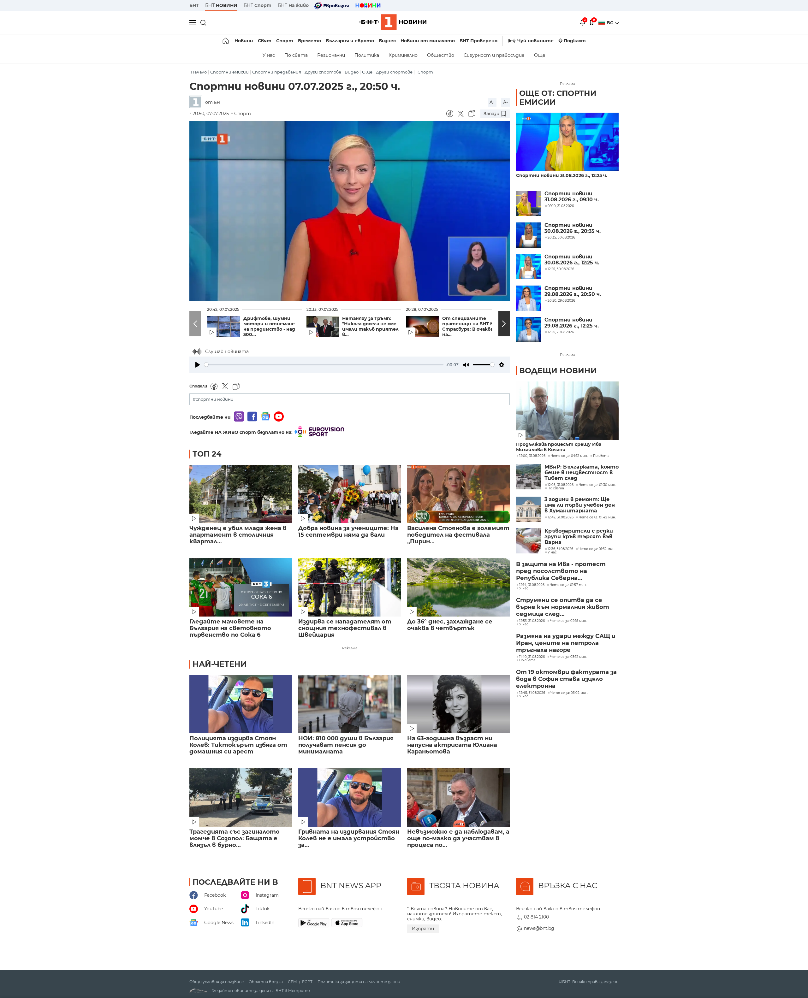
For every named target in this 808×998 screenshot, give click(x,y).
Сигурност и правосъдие (494, 55)
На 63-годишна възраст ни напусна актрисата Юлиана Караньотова (452, 745)
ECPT (307, 982)
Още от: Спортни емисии (558, 98)
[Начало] (226, 40)
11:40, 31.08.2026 (532, 657)
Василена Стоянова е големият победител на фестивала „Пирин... (458, 535)
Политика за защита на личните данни (359, 982)
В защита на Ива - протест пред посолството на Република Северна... (561, 571)
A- (505, 102)
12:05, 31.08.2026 (560, 485)
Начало (199, 72)
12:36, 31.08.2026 (560, 549)
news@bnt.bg (539, 928)
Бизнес (387, 41)
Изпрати (423, 928)
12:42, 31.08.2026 (560, 517)
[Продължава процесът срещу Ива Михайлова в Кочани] (567, 410)
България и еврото (350, 41)
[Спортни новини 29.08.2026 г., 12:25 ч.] (528, 329)
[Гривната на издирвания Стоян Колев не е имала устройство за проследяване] (349, 797)
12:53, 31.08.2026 (532, 621)
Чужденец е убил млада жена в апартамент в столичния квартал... (238, 535)
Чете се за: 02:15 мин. (568, 621)
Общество (440, 55)
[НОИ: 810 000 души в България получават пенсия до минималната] (349, 704)
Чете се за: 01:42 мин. (597, 517)
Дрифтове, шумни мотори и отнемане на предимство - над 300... (269, 326)
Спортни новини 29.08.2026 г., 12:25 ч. (571, 322)
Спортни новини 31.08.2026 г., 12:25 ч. (561, 175)
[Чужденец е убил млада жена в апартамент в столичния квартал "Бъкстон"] (240, 494)
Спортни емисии (229, 72)
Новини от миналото (428, 41)
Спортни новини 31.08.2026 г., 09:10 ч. (571, 196)
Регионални (331, 55)
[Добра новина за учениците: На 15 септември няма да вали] (349, 494)
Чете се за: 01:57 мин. (568, 585)
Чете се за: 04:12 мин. (569, 456)
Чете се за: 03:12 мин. (568, 657)
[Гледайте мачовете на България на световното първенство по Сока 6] (240, 587)
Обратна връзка (266, 982)
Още (539, 55)
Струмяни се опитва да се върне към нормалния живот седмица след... (562, 607)
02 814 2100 (536, 916)
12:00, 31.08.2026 (532, 456)
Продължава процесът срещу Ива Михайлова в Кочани (558, 447)
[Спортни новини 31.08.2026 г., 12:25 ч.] (567, 142)
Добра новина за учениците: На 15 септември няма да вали (348, 531)
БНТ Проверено (478, 41)
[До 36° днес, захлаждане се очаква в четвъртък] (458, 587)
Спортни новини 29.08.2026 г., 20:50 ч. (572, 291)
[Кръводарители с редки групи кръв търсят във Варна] (528, 540)
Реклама (349, 648)
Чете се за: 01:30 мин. (597, 485)
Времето (309, 41)
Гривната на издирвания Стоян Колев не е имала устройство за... (348, 838)
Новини (244, 41)
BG (611, 23)
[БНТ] (197, 102)
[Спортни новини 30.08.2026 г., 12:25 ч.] (528, 266)
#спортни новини (213, 399)
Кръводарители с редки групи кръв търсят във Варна (578, 537)
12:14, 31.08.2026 (531, 585)
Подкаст (575, 41)
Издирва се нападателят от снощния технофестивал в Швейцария (344, 628)
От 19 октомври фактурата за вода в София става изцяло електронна (566, 679)
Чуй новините (535, 41)
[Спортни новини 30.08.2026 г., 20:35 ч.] (528, 235)
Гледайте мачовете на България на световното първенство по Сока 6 (230, 628)
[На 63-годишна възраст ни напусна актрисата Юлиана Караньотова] (458, 704)
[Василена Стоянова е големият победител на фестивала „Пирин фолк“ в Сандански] (458, 494)
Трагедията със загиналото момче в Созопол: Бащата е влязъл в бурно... (234, 838)
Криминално (403, 55)
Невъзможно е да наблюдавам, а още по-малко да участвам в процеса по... (458, 838)
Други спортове (323, 72)
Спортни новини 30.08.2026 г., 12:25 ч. (571, 259)
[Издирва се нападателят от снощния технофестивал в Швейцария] (349, 587)
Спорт (284, 41)
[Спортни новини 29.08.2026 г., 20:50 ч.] (528, 298)
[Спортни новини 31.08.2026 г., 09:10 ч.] (528, 203)
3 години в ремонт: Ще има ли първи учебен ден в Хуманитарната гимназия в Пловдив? (579, 505)
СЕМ (292, 982)
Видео (352, 72)
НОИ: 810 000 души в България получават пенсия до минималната (346, 745)
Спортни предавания (276, 72)
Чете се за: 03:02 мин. (569, 693)
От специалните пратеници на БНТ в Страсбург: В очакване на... (470, 326)
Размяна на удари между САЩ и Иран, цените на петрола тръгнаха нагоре (565, 643)
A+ (492, 102)
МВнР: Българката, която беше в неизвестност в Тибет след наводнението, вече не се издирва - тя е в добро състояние (581, 472)
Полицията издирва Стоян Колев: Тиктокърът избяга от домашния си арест (238, 745)
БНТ (194, 5)
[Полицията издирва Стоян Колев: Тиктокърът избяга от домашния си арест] (240, 704)
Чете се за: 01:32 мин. (597, 549)
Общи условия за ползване (216, 982)
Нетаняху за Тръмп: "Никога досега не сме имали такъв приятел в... (370, 326)
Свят (264, 41)
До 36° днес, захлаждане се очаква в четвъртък (449, 625)
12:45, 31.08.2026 (532, 693)
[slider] (323, 365)
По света (296, 55)
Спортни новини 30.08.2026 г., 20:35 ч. (572, 228)
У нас (269, 55)
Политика (366, 55)
